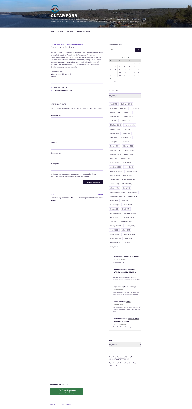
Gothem (114, 146)
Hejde (128, 154)
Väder (114, 230)
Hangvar (129, 150)
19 (120, 72)
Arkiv (110, 340)
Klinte (128, 167)
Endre (125, 121)
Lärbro (114, 184)
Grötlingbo (128, 146)
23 (139, 72)
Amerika (57, 90)
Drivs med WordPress (64, 404)
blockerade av (69, 392)
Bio (113, 108)
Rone (126, 200)
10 (110, 69)
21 (129, 72)
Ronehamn (115, 205)
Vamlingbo (126, 221)
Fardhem (115, 129)
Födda (114, 142)
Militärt (114, 188)
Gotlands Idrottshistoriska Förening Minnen (122, 357)
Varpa (133, 287)
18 (115, 72)
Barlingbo (126, 104)
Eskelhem (115, 125)
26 (120, 75)
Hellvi (113, 158)
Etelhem (129, 125)
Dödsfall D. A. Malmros (131, 257)
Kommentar (56, 115)
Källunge (115, 175)
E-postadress (56, 153)
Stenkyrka (130, 213)
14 (129, 69)
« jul (115, 81)
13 (125, 69)
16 (139, 69)
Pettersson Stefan (121, 287)
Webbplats (55, 164)
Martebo (127, 184)
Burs (128, 112)
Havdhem (115, 154)
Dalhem (114, 116)
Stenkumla (115, 213)
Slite (126, 209)
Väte (128, 238)
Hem (52, 31)
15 (134, 69)
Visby (130, 226)
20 (125, 72)
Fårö (113, 137)
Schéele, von (66, 90)
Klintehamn (116, 171)
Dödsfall (128, 116)
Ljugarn (114, 179)
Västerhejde (115, 238)
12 (120, 69)
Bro (123, 108)
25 (115, 75)
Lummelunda (128, 179)
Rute (128, 205)
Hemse (125, 158)
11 (115, 69)
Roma (114, 200)
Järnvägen (115, 167)
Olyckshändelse (117, 192)
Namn (53, 143)
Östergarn (115, 247)
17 (110, 72)
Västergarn (129, 234)
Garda (126, 142)
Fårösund (126, 137)
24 (110, 75)
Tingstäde (69, 31)
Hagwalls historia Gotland (117, 363)
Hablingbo (115, 150)
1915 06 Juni (63, 87)
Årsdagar (115, 242)
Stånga (114, 217)
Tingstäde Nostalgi (83, 31)
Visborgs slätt (116, 226)
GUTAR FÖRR (64, 16)
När (126, 188)
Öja (127, 242)
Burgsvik (115, 112)
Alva (113, 104)
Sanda (114, 209)
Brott (135, 108)
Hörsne (114, 163)
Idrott (127, 163)
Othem (133, 192)
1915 (55, 87)
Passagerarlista (117, 196)
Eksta (113, 121)
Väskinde (115, 234)
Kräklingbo (131, 171)
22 (134, 72)
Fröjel (126, 133)
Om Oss (60, 31)
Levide (127, 175)
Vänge (126, 230)
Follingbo (114, 133)
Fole (127, 129)
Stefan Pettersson (75, 44)
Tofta (113, 221)
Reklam (133, 196)
